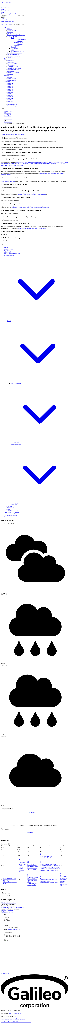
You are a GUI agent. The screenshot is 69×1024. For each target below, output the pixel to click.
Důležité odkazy (11, 105)
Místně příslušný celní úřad (8, 181)
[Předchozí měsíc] (1, 844)
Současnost (10, 32)
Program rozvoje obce (13, 69)
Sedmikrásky (14, 48)
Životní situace (11, 57)
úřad (5, 59)
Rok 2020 (10, 92)
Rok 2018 (10, 89)
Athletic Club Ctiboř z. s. (17, 51)
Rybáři (12, 50)
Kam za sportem (11, 80)
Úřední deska (10, 60)
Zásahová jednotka (19, 42)
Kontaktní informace (12, 104)
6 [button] (60, 874)
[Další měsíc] (9, 844)
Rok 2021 (10, 93)
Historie (9, 29)
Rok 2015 (10, 84)
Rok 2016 (10, 86)
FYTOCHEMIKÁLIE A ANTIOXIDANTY (9, 879)
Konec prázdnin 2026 (46, 856)
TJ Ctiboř (13, 47)
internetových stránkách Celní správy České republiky (32, 194)
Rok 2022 (10, 95)
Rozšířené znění (13, 134)
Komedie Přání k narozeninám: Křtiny (32, 865)
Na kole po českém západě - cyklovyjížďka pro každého (50, 867)
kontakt (6, 102)
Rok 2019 (10, 90)
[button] (36, 319)
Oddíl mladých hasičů (20, 39)
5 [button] (40, 877)
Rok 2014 (10, 83)
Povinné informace (12, 63)
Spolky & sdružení (12, 36)
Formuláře (10, 74)
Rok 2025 (10, 99)
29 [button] (40, 861)
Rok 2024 (10, 98)
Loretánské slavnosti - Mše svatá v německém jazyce (49, 880)
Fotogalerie (17, 45)
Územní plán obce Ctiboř (14, 68)
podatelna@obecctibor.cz (14, 929)
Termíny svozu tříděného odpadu (16, 35)
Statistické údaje (11, 30)
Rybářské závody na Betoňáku (48, 864)
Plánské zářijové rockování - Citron (32, 880)
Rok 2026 (10, 101)
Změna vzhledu (5, 1019)
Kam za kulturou (11, 78)
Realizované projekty (13, 54)
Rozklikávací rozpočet (13, 72)
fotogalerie (7, 81)
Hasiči (12, 38)
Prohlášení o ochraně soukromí (22, 1022)
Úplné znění (21, 134)
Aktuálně (9, 77)
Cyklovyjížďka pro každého (52, 868)
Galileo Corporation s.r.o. (14, 1013)
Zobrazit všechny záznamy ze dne (49, 858)
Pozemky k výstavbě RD (14, 56)
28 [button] (28, 862)
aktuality (6, 75)
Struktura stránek (14, 1019)
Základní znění (5, 134)
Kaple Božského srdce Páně (14, 53)
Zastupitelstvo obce (12, 66)
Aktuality (20, 41)
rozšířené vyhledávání (6, 19)
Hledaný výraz (20, 15)
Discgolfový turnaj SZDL (47, 865)
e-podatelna (10, 62)
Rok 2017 (10, 87)
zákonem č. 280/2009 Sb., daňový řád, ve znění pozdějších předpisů (30, 207)
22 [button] (40, 854)
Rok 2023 (10, 96)
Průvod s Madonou (63, 878)
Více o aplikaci (20, 907)
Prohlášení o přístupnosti (7, 1022)
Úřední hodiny (11, 65)
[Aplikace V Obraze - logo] (8, 903)
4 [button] (27, 875)
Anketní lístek (11, 71)
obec (5, 27)
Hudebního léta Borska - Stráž (22, 864)
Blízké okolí (10, 33)
